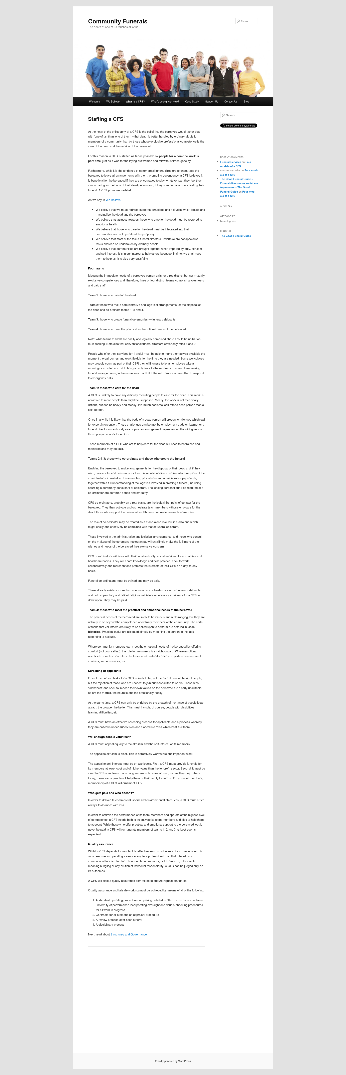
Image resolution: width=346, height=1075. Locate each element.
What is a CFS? (135, 101)
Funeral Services (230, 162)
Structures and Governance (129, 934)
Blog (246, 101)
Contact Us (230, 101)
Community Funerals (118, 21)
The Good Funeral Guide (235, 236)
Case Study (192, 101)
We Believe (113, 101)
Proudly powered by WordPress (173, 1061)
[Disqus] (146, 1001)
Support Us (211, 101)
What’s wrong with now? (165, 101)
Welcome (94, 101)
